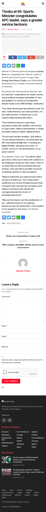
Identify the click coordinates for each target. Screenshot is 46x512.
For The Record (23, 432)
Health (19, 441)
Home (4, 490)
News (19, 447)
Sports (34, 444)
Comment (6, 296)
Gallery (19, 438)
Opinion (35, 432)
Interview (20, 444)
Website (5, 347)
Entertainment (7, 443)
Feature (5, 446)
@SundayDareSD (13, 223)
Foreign (20, 435)
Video (34, 447)
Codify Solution (15, 506)
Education (6, 435)
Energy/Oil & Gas (6, 439)
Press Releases (38, 438)
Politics (35, 435)
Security (35, 441)
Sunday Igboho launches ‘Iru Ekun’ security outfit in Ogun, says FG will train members (28, 472)
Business (5, 432)
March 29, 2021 (27, 29)
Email (5, 336)
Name (5, 326)
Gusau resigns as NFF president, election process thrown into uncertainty (25, 460)
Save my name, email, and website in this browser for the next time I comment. (22, 361)
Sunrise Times (13, 29)
